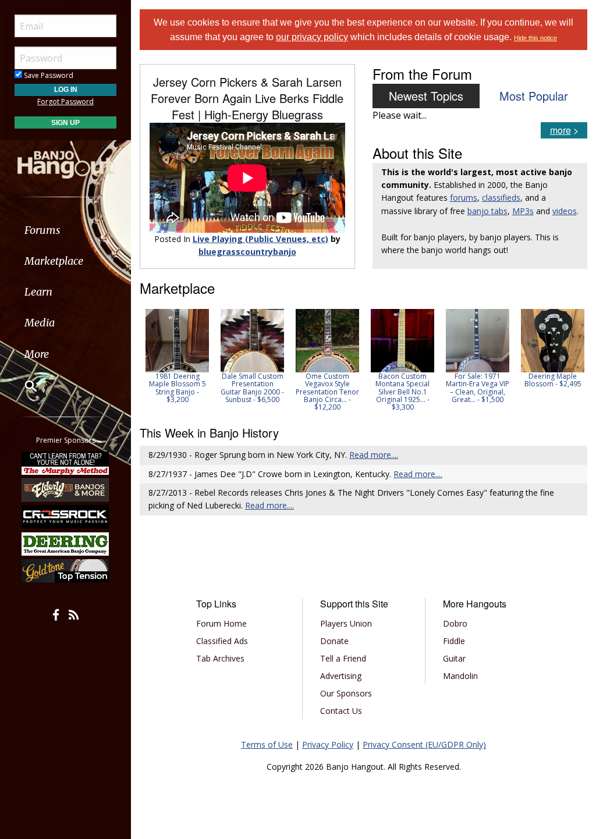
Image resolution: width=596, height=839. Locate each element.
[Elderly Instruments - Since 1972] (66, 490)
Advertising (340, 675)
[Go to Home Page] (65, 158)
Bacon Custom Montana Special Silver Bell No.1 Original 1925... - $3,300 (402, 391)
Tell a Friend (343, 658)
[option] (177, 356)
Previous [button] (145, 360)
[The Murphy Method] (66, 462)
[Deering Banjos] (66, 544)
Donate (334, 640)
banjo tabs (487, 210)
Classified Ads (222, 640)
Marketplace (53, 261)
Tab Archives (220, 658)
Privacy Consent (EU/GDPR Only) (424, 744)
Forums (42, 230)
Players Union (346, 623)
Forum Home (221, 623)
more (560, 130)
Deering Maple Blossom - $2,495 (552, 380)
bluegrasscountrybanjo (247, 251)
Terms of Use (267, 744)
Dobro (455, 623)
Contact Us (341, 710)
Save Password (47, 75)
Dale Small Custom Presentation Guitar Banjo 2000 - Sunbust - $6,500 (252, 387)
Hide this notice (535, 37)
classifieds (501, 197)
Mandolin (460, 675)
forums (463, 197)
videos (564, 210)
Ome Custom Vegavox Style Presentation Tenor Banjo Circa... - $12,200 (327, 391)
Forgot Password (65, 101)
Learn (38, 291)
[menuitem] (65, 230)
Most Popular (533, 95)
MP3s (523, 210)
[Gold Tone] (66, 570)
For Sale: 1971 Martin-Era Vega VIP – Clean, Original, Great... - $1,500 (477, 387)
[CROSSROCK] (66, 516)
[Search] (23, 385)
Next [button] (571, 360)
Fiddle (454, 640)
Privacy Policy (327, 744)
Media (39, 322)
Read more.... (373, 454)
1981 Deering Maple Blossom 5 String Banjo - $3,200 (177, 387)
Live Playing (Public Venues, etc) (260, 238)
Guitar (454, 658)
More (36, 354)
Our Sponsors (346, 693)
